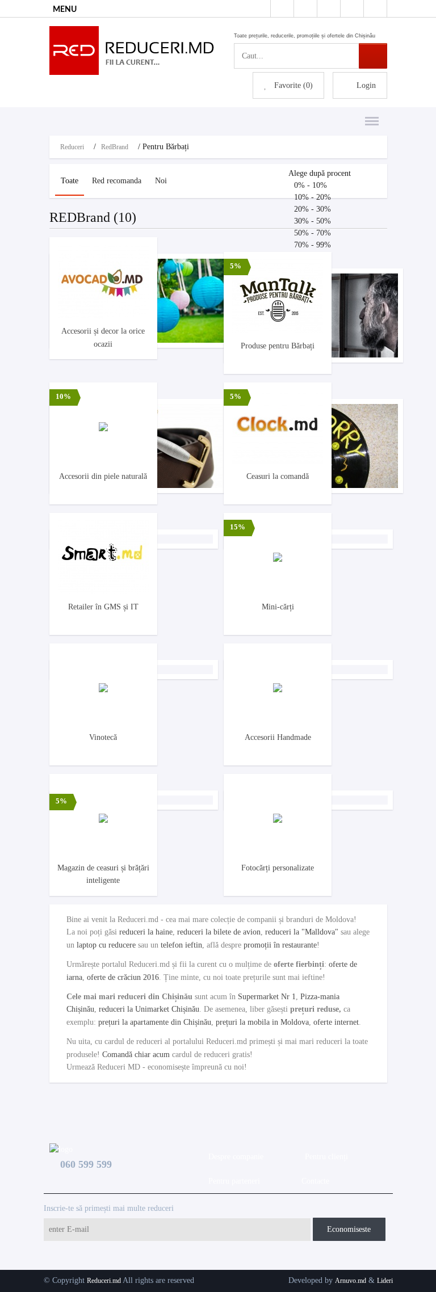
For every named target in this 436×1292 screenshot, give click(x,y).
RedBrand (114, 147)
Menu (368, 115)
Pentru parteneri (232, 1181)
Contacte (313, 1181)
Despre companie (233, 1156)
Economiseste (349, 1229)
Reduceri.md (104, 1281)
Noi (161, 180)
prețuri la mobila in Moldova (262, 1022)
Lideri (385, 1281)
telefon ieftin (181, 945)
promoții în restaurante (280, 945)
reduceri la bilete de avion (219, 932)
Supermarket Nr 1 (267, 996)
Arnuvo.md (350, 1281)
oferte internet (336, 1022)
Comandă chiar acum (136, 1054)
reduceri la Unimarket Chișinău (149, 1009)
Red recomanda (116, 180)
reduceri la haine (146, 932)
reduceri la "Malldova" (301, 932)
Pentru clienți (324, 1156)
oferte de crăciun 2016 (123, 977)
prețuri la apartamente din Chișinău (154, 1022)
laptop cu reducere (106, 945)
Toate (69, 180)
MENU (65, 10)
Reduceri (72, 147)
